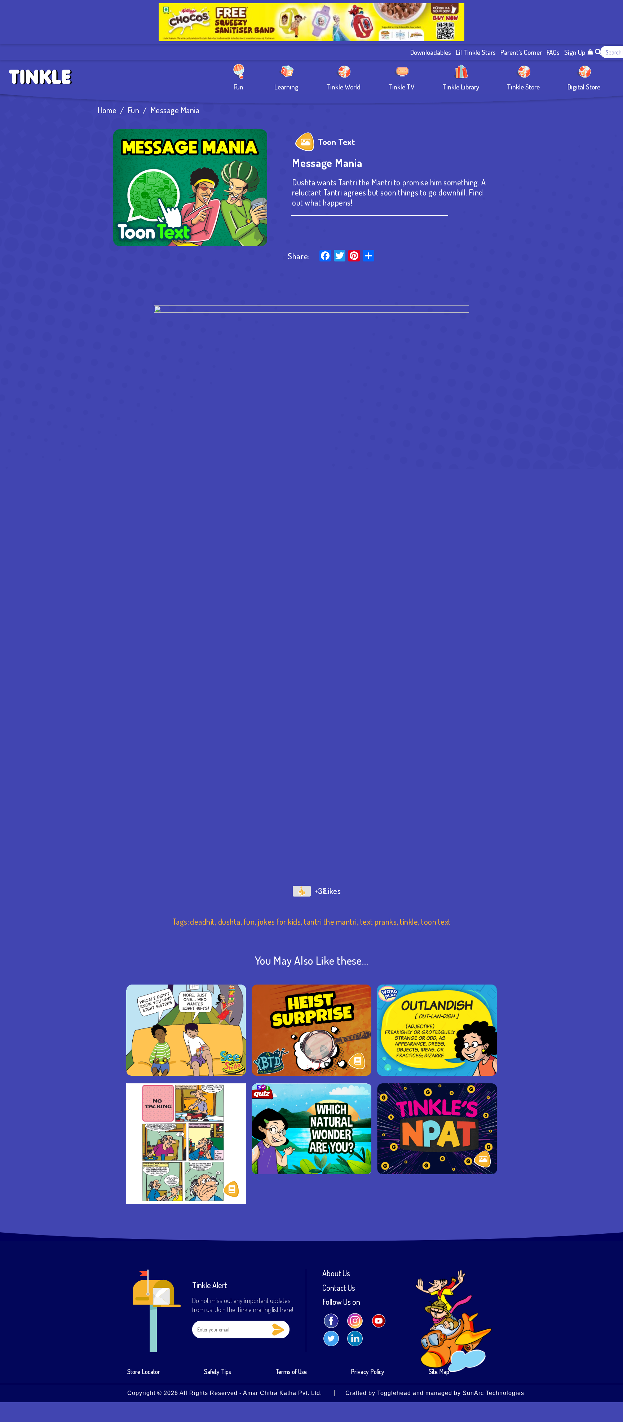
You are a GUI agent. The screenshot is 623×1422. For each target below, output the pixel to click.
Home (106, 110)
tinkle (409, 921)
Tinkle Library (460, 86)
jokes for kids (279, 921)
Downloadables (430, 52)
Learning (286, 86)
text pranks (378, 921)
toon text (436, 921)
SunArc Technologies (493, 1393)
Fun (238, 86)
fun (249, 921)
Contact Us (338, 1288)
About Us (336, 1273)
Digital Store (583, 86)
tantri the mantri (330, 921)
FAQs (553, 52)
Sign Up (574, 52)
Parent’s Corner (521, 52)
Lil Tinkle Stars (476, 52)
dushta (229, 921)
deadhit (202, 921)
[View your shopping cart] (590, 52)
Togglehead (394, 1393)
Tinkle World (343, 86)
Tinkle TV (401, 86)
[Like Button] (302, 891)
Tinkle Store (523, 86)
